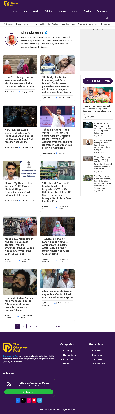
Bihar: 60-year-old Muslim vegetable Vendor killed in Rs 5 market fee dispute (57, 294)
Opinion (87, 11)
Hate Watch (52, 24)
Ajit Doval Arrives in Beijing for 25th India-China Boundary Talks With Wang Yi (103, 145)
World (36, 11)
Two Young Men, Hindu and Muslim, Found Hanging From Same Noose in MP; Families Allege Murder (102, 182)
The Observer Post (10, 355)
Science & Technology (88, 24)
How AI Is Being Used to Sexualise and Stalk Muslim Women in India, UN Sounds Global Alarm (19, 82)
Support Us (102, 11)
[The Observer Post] (11, 4)
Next (58, 326)
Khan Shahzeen (12, 92)
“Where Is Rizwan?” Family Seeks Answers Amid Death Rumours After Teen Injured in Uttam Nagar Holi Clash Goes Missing (56, 246)
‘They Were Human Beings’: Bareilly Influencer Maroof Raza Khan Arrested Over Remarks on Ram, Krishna (103, 163)
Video (75, 11)
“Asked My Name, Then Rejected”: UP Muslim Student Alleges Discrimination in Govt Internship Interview (18, 189)
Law (73, 24)
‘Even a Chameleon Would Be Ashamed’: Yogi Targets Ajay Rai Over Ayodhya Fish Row (97, 110)
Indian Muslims (30, 24)
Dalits (42, 24)
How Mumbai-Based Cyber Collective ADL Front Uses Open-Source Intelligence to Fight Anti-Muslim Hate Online (19, 136)
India (24, 11)
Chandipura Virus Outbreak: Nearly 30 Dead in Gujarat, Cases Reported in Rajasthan (103, 128)
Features (62, 11)
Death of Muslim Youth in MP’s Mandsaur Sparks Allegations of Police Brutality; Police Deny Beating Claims (19, 304)
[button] (107, 18)
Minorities (65, 24)
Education (105, 24)
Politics (48, 11)
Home (14, 11)
